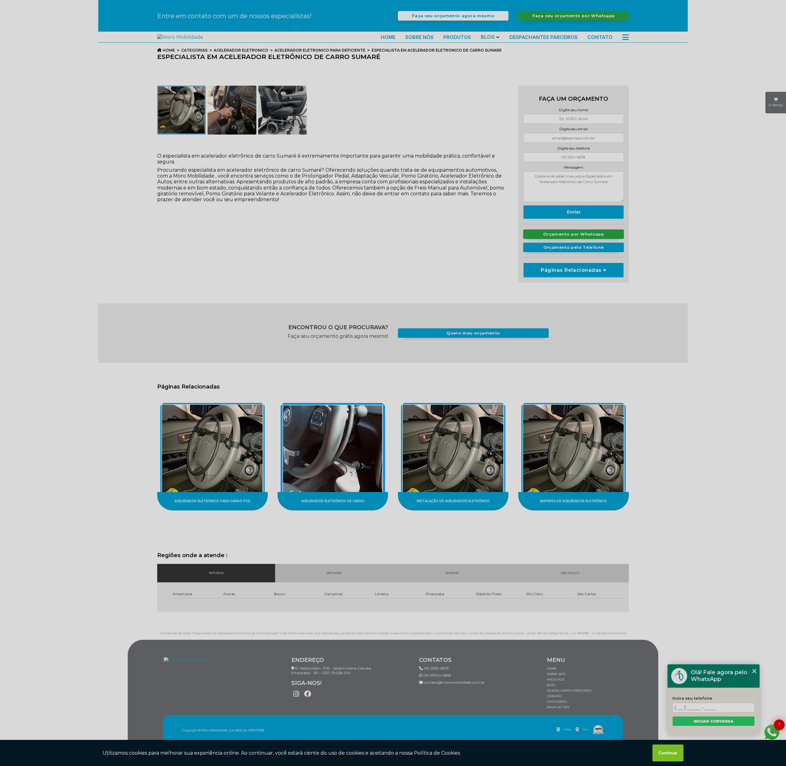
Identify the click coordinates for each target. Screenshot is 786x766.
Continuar (668, 753)
